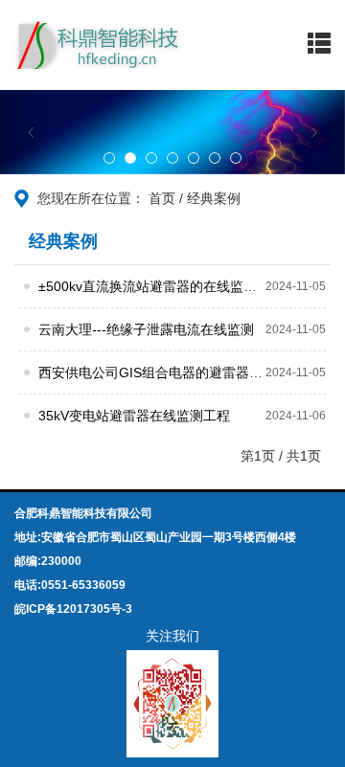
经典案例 (214, 198)
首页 (162, 198)
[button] (26, 132)
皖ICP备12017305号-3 (73, 609)
